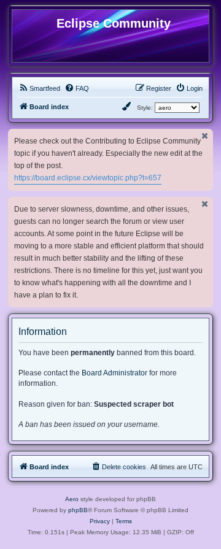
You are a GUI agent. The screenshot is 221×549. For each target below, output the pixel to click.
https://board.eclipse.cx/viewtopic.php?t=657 (87, 178)
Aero (72, 499)
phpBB (78, 510)
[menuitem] (39, 88)
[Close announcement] (205, 135)
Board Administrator (114, 373)
